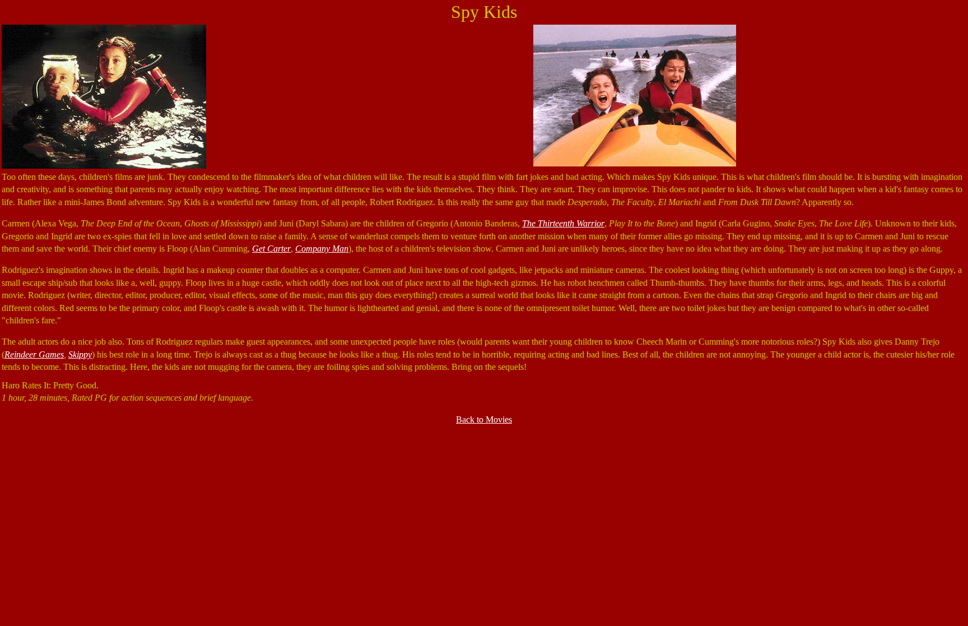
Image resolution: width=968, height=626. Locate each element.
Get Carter (271, 248)
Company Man (321, 248)
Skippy (80, 354)
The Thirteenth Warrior (563, 223)
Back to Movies (484, 419)
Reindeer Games (34, 354)
